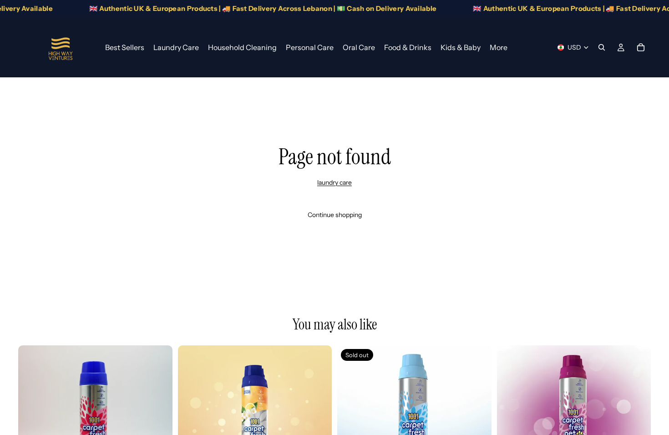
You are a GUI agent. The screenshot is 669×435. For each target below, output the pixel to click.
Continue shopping (335, 215)
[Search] (602, 47)
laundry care (334, 182)
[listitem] (498, 47)
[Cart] (641, 47)
